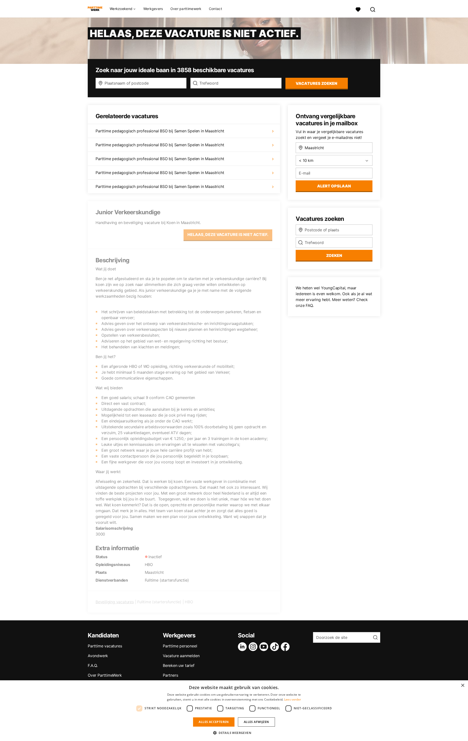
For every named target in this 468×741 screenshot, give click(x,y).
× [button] (462, 685)
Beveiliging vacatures (115, 601)
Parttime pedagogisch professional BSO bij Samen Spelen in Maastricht (160, 130)
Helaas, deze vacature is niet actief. (227, 234)
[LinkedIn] (243, 646)
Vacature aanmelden (181, 655)
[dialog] (234, 710)
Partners (170, 675)
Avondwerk (98, 655)
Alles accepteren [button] (214, 722)
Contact (215, 9)
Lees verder (292, 699)
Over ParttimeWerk (105, 675)
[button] (234, 732)
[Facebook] (286, 646)
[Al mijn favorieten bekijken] (358, 9)
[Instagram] (254, 646)
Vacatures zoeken (316, 83)
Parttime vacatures (105, 646)
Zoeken (334, 255)
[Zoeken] (373, 9)
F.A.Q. (93, 665)
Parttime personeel (180, 646)
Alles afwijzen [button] (256, 722)
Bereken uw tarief (179, 665)
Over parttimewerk (186, 9)
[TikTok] (275, 646)
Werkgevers (153, 9)
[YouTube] (264, 646)
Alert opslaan (334, 186)
